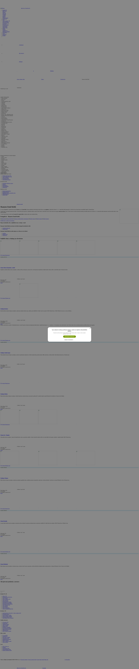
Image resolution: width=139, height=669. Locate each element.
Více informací (73, 333)
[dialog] (69, 334)
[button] (69, 339)
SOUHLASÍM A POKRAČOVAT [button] (69, 336)
